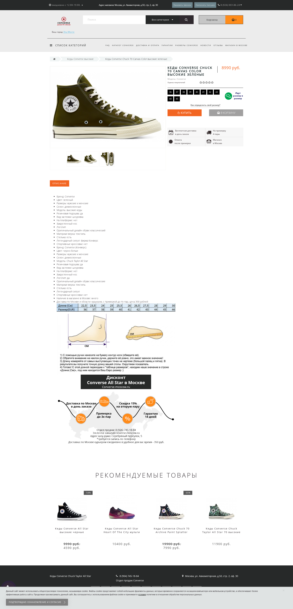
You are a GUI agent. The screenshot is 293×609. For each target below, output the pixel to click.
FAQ (107, 45)
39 (190, 92)
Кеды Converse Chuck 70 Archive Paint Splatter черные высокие (172, 532)
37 (177, 92)
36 (170, 92)
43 (217, 92)
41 (203, 92)
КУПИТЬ (186, 112)
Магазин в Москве (236, 45)
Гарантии (167, 45)
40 (197, 92)
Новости (205, 45)
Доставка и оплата (147, 45)
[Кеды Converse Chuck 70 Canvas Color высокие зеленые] (74, 158)
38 (183, 92)
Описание (59, 183)
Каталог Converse (123, 45)
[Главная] (54, 59)
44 (170, 98)
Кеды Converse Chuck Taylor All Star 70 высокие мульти (221, 532)
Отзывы (218, 45)
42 (210, 92)
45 (177, 98)
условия (142, 594)
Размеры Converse (186, 45)
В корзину (228, 113)
